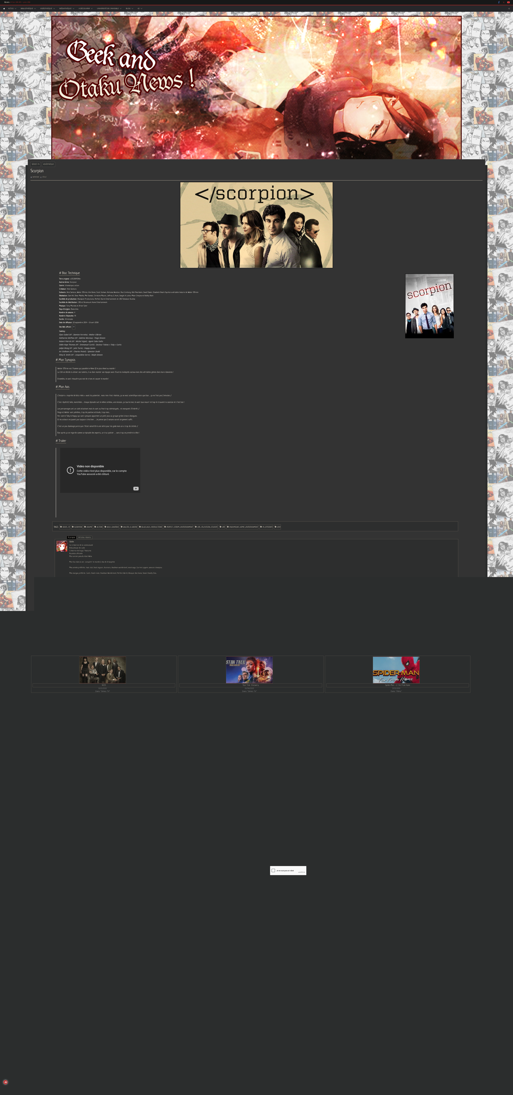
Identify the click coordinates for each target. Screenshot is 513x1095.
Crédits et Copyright (319, 1031)
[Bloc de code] (246, 846)
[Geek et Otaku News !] (4, 9)
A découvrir (84, 8)
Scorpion (78, 527)
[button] (14, 8)
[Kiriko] (256, 723)
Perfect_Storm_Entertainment (179, 527)
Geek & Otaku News (290, 880)
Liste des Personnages (320, 1002)
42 (138, 8)
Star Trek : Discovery (251, 685)
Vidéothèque (46, 8)
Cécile (44, 177)
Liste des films (317, 991)
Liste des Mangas (318, 1008)
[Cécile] (62, 542)
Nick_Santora (112, 527)
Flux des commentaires (317, 1069)
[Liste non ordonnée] (239, 846)
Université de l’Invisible (108, 8)
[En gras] (220, 846)
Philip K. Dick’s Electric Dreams (350, 804)
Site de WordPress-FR (317, 1075)
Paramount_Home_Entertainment (243, 527)
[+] (257, 846)
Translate (224, 1038)
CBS (223, 527)
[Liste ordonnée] (235, 846)
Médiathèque (65, 8)
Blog (128, 8)
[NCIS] (102, 670)
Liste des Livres (318, 1014)
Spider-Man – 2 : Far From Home (397, 685)
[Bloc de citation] (242, 846)
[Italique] (224, 846)
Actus (10, 8)
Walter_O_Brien (130, 527)
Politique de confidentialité (322, 1036)
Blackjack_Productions (151, 527)
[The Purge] (103, 723)
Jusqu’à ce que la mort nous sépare (462, 705)
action (99, 527)
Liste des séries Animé (320, 980)
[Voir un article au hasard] (509, 8)
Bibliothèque (27, 8)
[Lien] (250, 846)
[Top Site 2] (208, 999)
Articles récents (84, 537)
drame (89, 527)
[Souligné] (227, 846)
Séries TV (35, 164)
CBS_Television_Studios (207, 527)
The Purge (36, 804)
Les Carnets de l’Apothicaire (19, 2)
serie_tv (66, 527)
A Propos (314, 1019)
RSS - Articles (215, 1022)
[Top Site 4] (210, 999)
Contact (315, 1025)
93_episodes (267, 527)
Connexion (302, 828)
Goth (34, 705)
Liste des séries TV (319, 986)
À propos (71, 537)
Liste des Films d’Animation (322, 997)
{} (253, 846)
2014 (278, 527)
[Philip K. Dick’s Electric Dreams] (409, 723)
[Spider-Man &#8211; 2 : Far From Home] (396, 670)
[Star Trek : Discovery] (249, 670)
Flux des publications (317, 1064)
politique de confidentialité (252, 883)
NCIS (104, 685)
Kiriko (187, 804)
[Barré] (231, 846)
